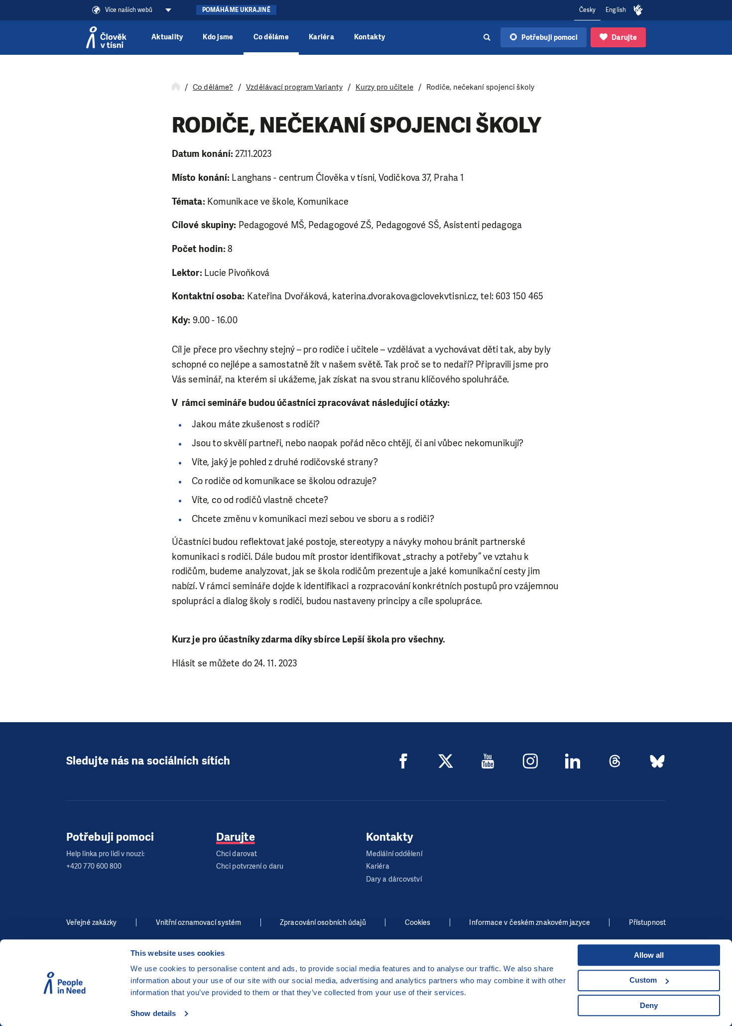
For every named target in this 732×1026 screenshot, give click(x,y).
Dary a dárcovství (394, 879)
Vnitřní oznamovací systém (199, 922)
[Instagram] (530, 761)
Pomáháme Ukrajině (236, 10)
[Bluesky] (657, 761)
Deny (649, 1005)
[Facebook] (403, 761)
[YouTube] (488, 761)
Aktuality (167, 37)
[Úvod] (176, 87)
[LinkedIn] (572, 761)
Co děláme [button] (271, 37)
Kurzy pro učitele (384, 87)
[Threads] (615, 761)
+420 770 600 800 (94, 866)
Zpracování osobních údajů (323, 922)
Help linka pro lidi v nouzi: (105, 854)
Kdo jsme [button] (218, 37)
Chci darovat (236, 854)
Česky (587, 10)
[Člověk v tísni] (106, 37)
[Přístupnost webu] (638, 10)
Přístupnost (647, 922)
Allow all (649, 955)
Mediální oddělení (394, 854)
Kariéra (321, 37)
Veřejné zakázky (91, 922)
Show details (153, 1013)
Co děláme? (213, 87)
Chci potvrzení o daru (249, 866)
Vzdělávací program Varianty (294, 87)
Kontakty (369, 37)
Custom (643, 980)
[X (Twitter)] (445, 761)
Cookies (418, 922)
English (616, 10)
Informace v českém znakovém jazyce (529, 922)
